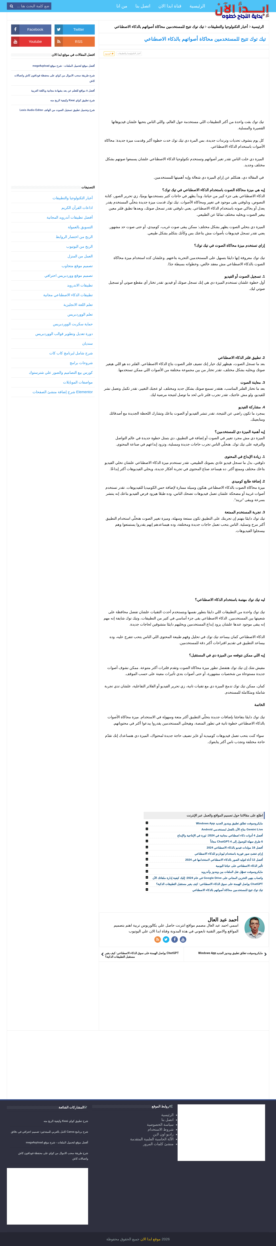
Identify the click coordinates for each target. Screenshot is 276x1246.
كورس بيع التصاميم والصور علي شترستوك (61, 373)
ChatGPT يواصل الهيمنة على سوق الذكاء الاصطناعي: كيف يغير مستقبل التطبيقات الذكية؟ (209, 884)
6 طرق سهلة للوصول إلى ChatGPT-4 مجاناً (236, 841)
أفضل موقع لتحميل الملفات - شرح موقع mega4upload (64, 65)
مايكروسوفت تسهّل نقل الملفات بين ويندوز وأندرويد (232, 871)
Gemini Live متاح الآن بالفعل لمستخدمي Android (232, 829)
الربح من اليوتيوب (79, 246)
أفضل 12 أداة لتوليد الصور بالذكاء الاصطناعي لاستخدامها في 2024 (224, 859)
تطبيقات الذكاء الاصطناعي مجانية (68, 295)
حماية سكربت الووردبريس (73, 324)
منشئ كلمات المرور (158, 1144)
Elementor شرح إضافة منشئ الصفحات (63, 392)
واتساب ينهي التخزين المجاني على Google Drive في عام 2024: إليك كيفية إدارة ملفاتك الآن (208, 877)
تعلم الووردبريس (80, 314)
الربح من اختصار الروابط (74, 237)
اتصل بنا (167, 1120)
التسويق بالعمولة (80, 227)
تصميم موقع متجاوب (77, 266)
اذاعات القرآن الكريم (77, 208)
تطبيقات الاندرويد (80, 285)
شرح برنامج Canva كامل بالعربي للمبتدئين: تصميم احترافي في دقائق (49, 1131)
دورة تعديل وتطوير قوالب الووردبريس (64, 334)
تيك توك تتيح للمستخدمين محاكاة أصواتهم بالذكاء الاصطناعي (227, 890)
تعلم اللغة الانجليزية (78, 305)
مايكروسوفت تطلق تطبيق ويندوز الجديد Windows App (229, 823)
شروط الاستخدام (161, 1129)
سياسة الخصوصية (160, 1125)
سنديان (87, 343)
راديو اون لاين (163, 1134)
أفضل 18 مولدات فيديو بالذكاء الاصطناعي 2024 (235, 847)
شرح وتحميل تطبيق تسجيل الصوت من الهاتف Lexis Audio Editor (57, 110)
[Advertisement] (184, 90)
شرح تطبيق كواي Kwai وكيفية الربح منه (72, 100)
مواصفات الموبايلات (78, 382)
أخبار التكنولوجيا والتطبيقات (228, 27)
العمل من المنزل (80, 256)
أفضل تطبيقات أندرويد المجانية (70, 217)
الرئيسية (258, 27)
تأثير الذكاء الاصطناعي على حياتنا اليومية (239, 865)
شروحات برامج (81, 363)
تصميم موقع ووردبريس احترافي (68, 276)
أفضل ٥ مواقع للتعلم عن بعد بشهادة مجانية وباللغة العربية (63, 90)
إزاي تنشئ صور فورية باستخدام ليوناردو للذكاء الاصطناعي (229, 853)
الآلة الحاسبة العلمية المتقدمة (152, 1139)
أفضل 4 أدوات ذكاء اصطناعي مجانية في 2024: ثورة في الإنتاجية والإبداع (220, 835)
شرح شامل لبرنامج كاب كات (71, 353)
